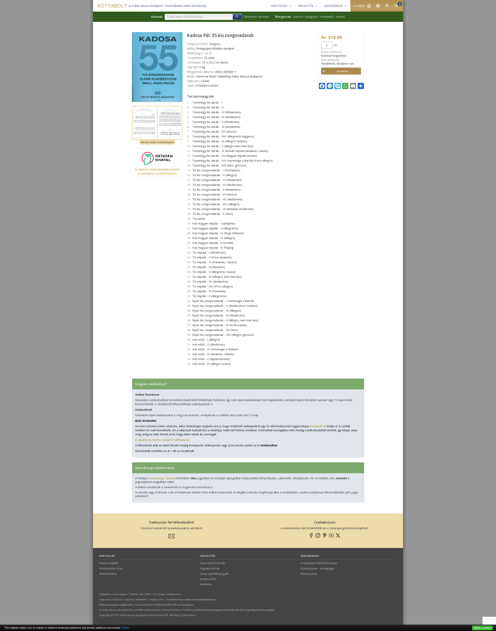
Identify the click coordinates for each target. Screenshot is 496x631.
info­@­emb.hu (174, 594)
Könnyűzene (309, 573)
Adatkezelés (157, 599)
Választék (207, 556)
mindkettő (326, 17)
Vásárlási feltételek (135, 599)
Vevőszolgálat (108, 563)
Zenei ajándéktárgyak (214, 573)
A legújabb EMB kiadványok (319, 563)
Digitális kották (210, 568)
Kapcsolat (107, 556)
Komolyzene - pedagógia (317, 568)
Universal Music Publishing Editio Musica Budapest (163, 604)
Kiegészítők (208, 579)
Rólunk (118, 599)
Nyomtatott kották (212, 563)
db (335, 45)
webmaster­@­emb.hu (203, 599)
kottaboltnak (318, 426)
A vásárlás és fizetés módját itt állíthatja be (162, 440)
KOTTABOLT (112, 6)
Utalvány (206, 584)
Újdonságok (310, 556)
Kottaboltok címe (110, 568)
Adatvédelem (108, 573)
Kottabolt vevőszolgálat (113, 594)
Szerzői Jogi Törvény (162, 478)
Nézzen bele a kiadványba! (157, 142)
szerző (297, 17)
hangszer (311, 17)
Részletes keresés (256, 17)
